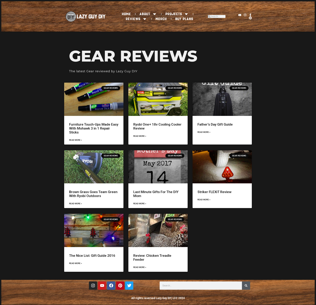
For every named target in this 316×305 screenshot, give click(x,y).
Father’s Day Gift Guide (215, 124)
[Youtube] (239, 14)
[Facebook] (111, 285)
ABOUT (145, 14)
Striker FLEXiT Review (214, 192)
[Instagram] (245, 14)
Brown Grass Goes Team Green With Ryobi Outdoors (93, 194)
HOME (126, 14)
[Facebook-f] (250, 14)
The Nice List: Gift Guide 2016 (92, 256)
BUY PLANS (184, 19)
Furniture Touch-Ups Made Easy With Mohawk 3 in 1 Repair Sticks (93, 128)
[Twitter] (129, 285)
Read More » (75, 140)
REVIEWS (133, 19)
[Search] (246, 285)
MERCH (161, 19)
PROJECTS (174, 14)
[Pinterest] (250, 17)
